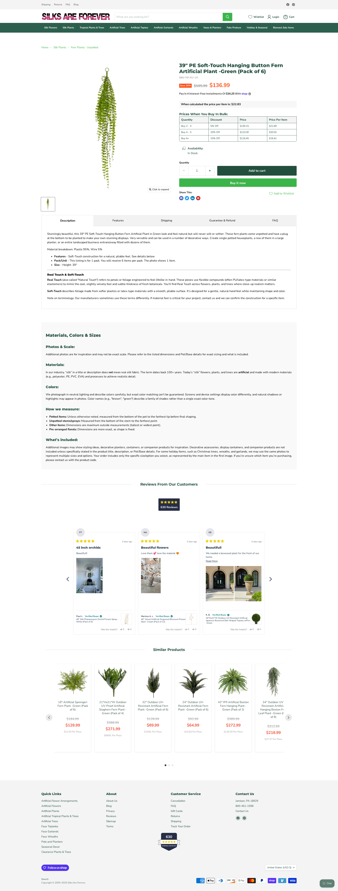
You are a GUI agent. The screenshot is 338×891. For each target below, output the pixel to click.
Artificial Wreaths (188, 27)
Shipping (46, 4)
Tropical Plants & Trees (92, 27)
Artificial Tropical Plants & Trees (60, 816)
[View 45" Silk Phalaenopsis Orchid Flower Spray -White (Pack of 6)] (126, 619)
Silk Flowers (50, 27)
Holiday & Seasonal (257, 27)
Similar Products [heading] (169, 649)
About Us (111, 801)
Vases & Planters (212, 27)
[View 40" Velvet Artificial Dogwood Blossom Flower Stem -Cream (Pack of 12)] (191, 619)
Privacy (110, 811)
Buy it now (238, 183)
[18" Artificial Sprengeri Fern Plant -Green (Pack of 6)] (72, 682)
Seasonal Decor (50, 847)
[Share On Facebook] (181, 198)
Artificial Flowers (51, 806)
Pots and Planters (51, 841)
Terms (109, 826)
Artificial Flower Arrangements (59, 801)
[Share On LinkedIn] (192, 198)
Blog (76, 4)
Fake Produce (234, 27)
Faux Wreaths (49, 836)
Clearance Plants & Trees (56, 852)
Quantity (184, 162)
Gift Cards (177, 811)
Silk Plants (68, 27)
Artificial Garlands (163, 27)
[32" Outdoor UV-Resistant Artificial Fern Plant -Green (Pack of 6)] (152, 682)
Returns (58, 4)
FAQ (68, 4)
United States (279, 867)
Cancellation (178, 801)
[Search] (227, 17)
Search (44, 879)
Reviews (111, 816)
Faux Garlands (49, 831)
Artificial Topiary (139, 27)
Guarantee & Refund (222, 220)
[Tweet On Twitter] (187, 198)
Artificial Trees (117, 27)
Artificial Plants (50, 811)
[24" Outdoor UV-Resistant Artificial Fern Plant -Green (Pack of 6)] (193, 682)
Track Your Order (180, 826)
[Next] (270, 579)
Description (67, 221)
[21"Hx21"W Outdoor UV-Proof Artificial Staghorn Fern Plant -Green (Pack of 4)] (112, 682)
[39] (48, 204)
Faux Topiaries (49, 826)
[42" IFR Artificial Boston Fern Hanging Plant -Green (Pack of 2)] (233, 682)
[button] (89, 575)
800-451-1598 (245, 806)
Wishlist (259, 17)
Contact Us (242, 811)
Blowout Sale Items (283, 27)
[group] (73, 708)
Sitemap (111, 821)
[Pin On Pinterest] (198, 198)
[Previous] (67, 579)
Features (118, 220)
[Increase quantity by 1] (209, 171)
